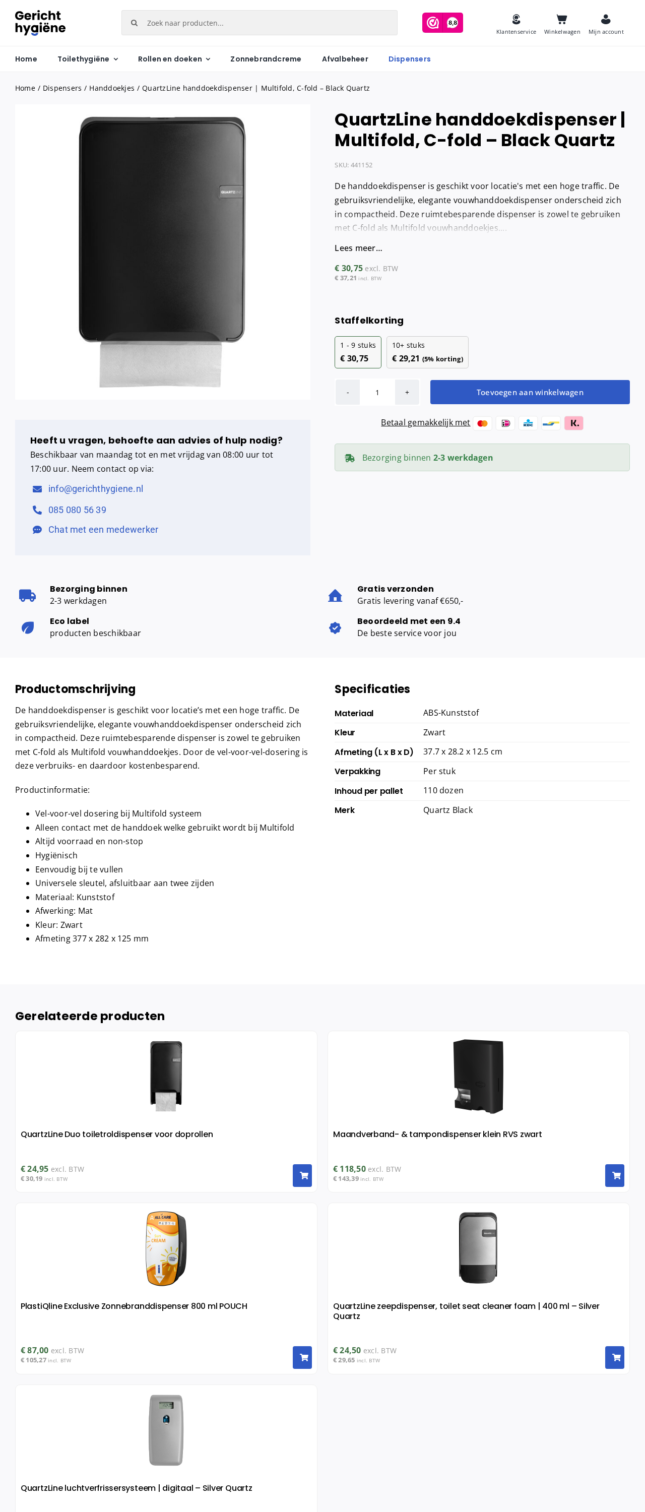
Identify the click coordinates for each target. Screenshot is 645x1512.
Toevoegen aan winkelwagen (530, 392)
